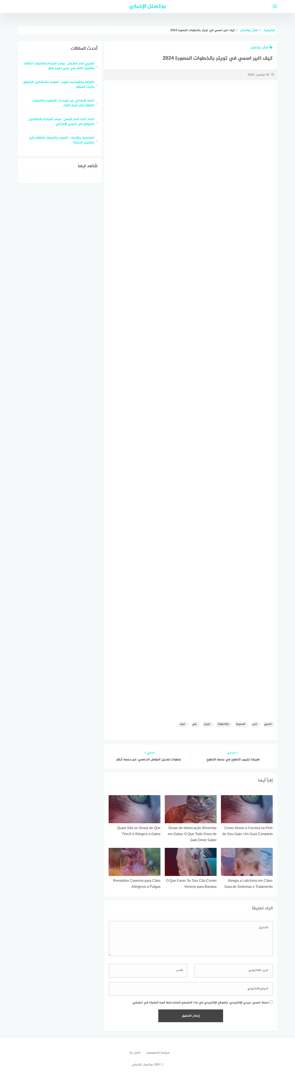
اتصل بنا (135, 1052)
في (194, 724)
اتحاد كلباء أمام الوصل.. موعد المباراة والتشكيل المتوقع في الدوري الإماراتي (61, 122)
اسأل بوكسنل (259, 47)
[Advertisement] (191, 120)
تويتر (207, 724)
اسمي (267, 724)
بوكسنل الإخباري (147, 6)
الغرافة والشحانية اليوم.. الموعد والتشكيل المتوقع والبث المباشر (58, 85)
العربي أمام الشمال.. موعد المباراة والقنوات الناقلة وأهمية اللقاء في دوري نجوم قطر (59, 66)
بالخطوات (223, 724)
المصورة (240, 724)
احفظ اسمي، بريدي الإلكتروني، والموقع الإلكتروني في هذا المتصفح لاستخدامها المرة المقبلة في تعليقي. (200, 1002)
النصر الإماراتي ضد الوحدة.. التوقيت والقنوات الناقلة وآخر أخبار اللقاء (63, 103)
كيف (182, 724)
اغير (254, 724)
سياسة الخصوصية (158, 1052)
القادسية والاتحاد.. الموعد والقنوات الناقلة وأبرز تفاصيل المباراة (61, 141)
